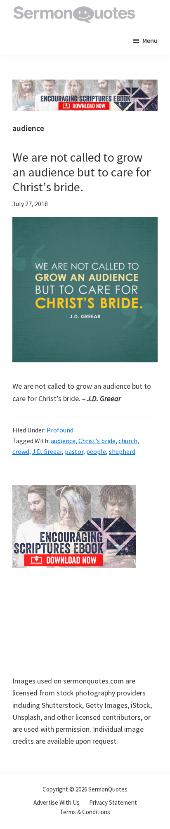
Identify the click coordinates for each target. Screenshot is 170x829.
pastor (74, 451)
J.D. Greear (47, 451)
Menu (150, 40)
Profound (60, 430)
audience (63, 441)
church (127, 441)
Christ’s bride (97, 441)
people (96, 451)
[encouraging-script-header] (85, 85)
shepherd (122, 451)
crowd (20, 451)
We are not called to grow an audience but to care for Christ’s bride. (81, 172)
